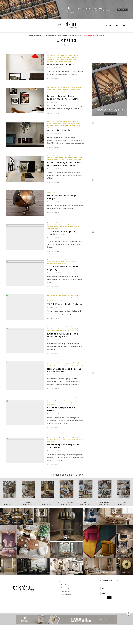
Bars (48, 55)
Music (61, 439)
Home (31, 35)
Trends (64, 35)
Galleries (49, 57)
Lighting (68, 57)
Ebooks (101, 35)
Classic (52, 87)
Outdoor (65, 226)
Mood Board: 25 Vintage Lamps (62, 197)
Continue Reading (53, 78)
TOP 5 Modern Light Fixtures (65, 304)
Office (58, 59)
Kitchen (64, 57)
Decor (66, 55)
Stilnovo (61, 61)
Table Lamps (65, 588)
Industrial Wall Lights (60, 64)
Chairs (54, 155)
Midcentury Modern (51, 59)
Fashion (56, 157)
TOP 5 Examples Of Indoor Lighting (63, 268)
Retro (74, 59)
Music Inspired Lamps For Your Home (63, 446)
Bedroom (52, 55)
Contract (78, 35)
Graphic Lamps (65, 594)
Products (63, 59)
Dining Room (76, 55)
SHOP (94, 35)
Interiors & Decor (50, 35)
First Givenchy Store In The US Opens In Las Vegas (64, 164)
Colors (57, 55)
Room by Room (87, 35)
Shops (56, 61)
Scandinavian (50, 61)
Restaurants (69, 59)
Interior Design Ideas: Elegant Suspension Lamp (63, 97)
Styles (59, 35)
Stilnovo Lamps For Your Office (62, 409)
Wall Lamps (66, 591)
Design (70, 55)
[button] (130, 494)
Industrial (59, 57)
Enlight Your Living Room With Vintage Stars (63, 335)
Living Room (74, 57)
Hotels (53, 57)
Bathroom (52, 295)
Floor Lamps (65, 585)
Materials (56, 91)
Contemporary (58, 87)
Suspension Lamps (65, 582)
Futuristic (49, 123)
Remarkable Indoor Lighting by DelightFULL (64, 370)
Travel (52, 228)
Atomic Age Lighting (59, 130)
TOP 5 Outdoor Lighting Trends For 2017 (61, 233)
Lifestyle (71, 35)
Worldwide (37, 35)
